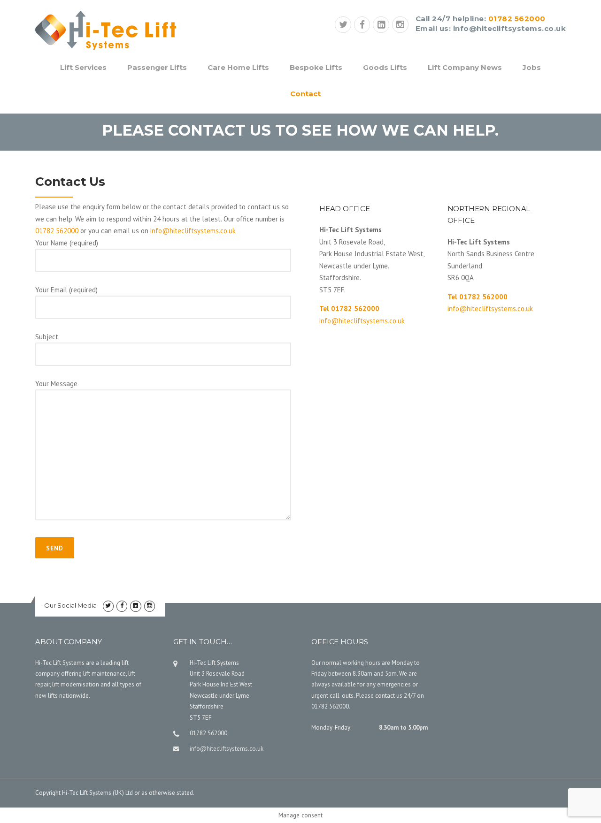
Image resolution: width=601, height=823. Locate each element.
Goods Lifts (385, 67)
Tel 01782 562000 (349, 308)
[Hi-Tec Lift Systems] (105, 29)
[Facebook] (362, 25)
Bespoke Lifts (316, 67)
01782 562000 (517, 18)
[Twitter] (343, 25)
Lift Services (83, 67)
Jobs (532, 67)
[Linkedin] (381, 25)
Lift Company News (465, 67)
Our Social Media (70, 605)
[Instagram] (400, 25)
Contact (305, 93)
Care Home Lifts (238, 67)
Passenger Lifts (157, 67)
